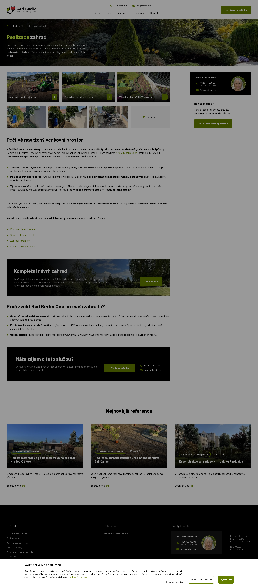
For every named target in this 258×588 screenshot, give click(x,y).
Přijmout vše (226, 579)
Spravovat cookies (174, 582)
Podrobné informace (78, 577)
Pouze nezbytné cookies (201, 579)
